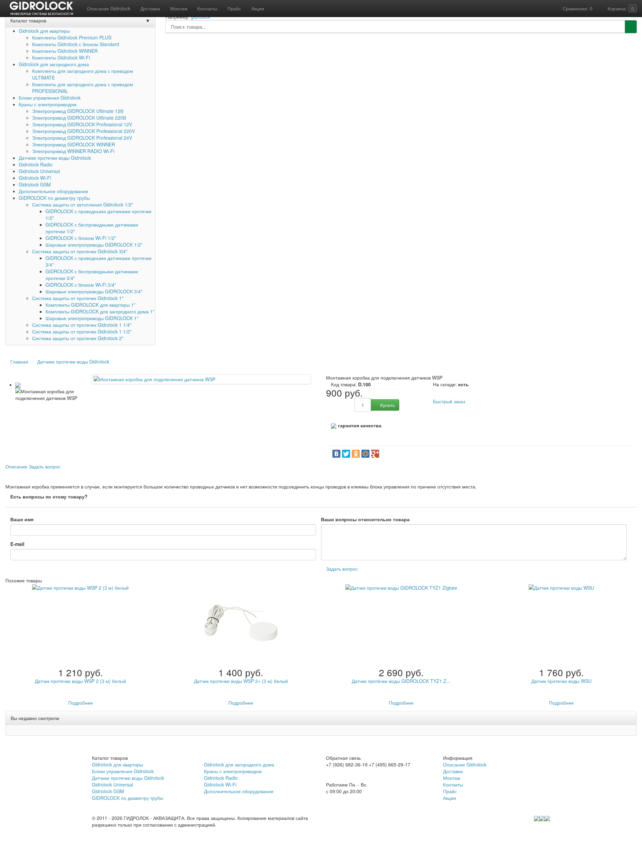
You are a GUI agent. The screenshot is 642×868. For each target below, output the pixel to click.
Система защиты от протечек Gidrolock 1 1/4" (81, 324)
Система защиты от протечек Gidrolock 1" (77, 298)
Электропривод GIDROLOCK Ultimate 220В (79, 117)
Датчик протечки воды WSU (561, 681)
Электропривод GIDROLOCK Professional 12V (82, 124)
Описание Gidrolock (465, 764)
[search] (631, 26)
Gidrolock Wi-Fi (35, 177)
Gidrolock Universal (39, 171)
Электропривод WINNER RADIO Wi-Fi (73, 151)
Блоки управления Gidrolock (50, 97)
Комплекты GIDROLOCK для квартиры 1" (90, 304)
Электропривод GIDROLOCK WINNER (73, 144)
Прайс (450, 791)
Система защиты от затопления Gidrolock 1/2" (82, 204)
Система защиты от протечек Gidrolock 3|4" (79, 251)
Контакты (453, 784)
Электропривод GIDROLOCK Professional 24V (82, 137)
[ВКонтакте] (336, 454)
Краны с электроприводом (48, 104)
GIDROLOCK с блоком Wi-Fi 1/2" (80, 238)
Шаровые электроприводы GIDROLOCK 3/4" (93, 291)
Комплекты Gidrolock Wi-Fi (61, 57)
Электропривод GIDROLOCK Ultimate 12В (77, 111)
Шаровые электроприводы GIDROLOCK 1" (91, 318)
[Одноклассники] (356, 454)
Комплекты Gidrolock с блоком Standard (75, 44)
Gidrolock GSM (35, 184)
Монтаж (451, 777)
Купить (387, 405)
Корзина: (620, 8)
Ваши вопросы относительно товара (365, 519)
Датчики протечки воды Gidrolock (55, 157)
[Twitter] (346, 454)
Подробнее (80, 702)
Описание (16, 466)
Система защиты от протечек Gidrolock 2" (77, 338)
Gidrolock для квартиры (44, 30)
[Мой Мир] (365, 454)
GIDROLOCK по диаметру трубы (54, 197)
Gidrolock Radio (35, 164)
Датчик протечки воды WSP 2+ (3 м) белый (241, 681)
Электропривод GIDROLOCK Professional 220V (83, 131)
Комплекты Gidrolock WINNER (65, 50)
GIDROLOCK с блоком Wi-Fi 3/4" (80, 284)
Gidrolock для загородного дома (54, 64)
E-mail (17, 544)
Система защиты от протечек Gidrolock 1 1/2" (81, 331)
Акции (449, 797)
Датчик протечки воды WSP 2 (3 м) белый (80, 681)
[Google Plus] (375, 454)
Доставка (453, 771)
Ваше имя (21, 519)
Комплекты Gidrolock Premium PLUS (71, 37)
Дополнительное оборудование (53, 191)
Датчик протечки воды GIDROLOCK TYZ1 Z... (401, 681)
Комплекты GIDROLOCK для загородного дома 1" (99, 311)
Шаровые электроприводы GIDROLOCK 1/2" (93, 244)
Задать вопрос (45, 466)
